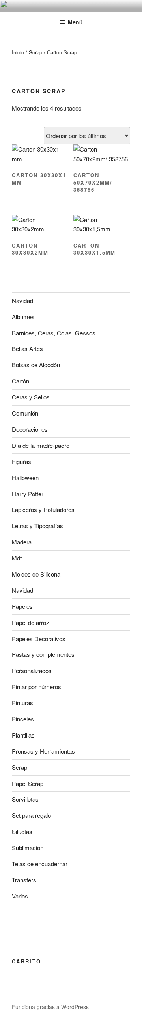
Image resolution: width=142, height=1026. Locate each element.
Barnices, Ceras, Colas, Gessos (53, 333)
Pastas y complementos (43, 654)
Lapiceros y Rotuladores (43, 509)
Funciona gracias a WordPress (50, 1007)
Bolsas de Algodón (36, 364)
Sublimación (27, 847)
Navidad (22, 300)
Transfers (24, 880)
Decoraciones (30, 429)
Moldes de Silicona (36, 574)
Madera (22, 542)
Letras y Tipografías (37, 525)
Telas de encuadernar (39, 864)
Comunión (25, 413)
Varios (20, 896)
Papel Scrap (27, 783)
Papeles (22, 606)
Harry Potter (27, 494)
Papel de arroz (30, 622)
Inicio (18, 52)
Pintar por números (36, 686)
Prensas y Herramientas (43, 751)
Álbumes (23, 316)
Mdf (17, 558)
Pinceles (23, 719)
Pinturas (22, 703)
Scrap (35, 52)
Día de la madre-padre (40, 445)
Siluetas (22, 831)
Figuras (21, 461)
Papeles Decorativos (38, 638)
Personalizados (32, 670)
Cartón (20, 381)
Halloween (25, 477)
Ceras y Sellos (31, 397)
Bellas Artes (27, 348)
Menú (75, 22)
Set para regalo (31, 815)
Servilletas (25, 799)
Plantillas (23, 735)
